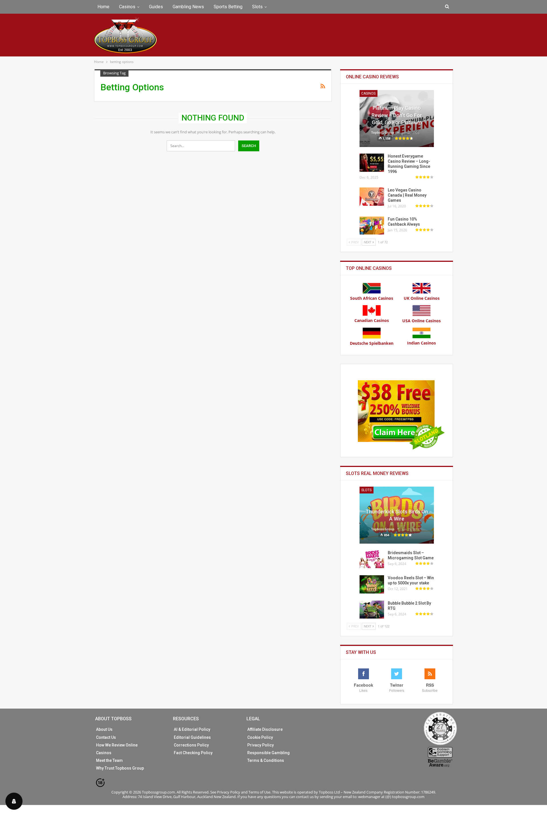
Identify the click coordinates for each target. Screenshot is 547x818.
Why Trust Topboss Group (120, 768)
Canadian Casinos (371, 320)
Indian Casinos (421, 343)
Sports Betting (228, 6)
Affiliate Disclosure (265, 729)
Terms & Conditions (265, 760)
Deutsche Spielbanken (371, 343)
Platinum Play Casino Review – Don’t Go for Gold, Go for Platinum (397, 115)
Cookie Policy (260, 737)
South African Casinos (371, 298)
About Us (104, 729)
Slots (257, 6)
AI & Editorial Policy (192, 729)
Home (103, 6)
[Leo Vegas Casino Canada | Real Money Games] (372, 196)
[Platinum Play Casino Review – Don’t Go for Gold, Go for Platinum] (396, 118)
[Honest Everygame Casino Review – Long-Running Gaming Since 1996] (372, 163)
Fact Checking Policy (193, 752)
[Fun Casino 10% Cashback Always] (372, 226)
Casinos (127, 6)
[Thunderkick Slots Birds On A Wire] (396, 515)
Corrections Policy (191, 745)
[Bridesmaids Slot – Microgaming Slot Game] (372, 559)
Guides (156, 6)
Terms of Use (259, 792)
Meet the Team (109, 760)
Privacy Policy (260, 745)
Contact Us (106, 737)
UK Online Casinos (422, 298)
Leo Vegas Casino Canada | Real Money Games (407, 195)
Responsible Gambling (268, 752)
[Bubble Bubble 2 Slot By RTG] (372, 610)
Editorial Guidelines (192, 737)
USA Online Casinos (421, 320)
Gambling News (188, 6)
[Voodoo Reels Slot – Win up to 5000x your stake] (372, 584)
